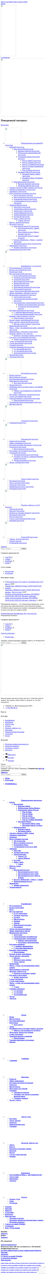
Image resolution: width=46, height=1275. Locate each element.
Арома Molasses (24, 858)
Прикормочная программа (14, 732)
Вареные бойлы (24, 806)
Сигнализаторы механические (25, 937)
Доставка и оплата (12, 748)
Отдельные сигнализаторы (28, 942)
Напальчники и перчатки (19, 969)
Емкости (12, 1079)
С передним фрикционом (23, 948)
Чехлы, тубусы (15, 1100)
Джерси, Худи (14, 1199)
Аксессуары (14, 1177)
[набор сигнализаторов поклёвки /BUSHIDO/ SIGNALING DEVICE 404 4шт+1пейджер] (25, 596)
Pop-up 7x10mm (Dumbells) (32, 820)
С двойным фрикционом (23, 946)
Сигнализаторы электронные (25, 939)
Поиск (3, 764)
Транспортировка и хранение (20, 1036)
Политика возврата (12, 746)
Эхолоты (12, 998)
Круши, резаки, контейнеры (20, 954)
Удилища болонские (21, 1092)
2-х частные (18, 991)
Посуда (12, 1153)
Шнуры (17, 958)
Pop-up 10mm (27, 814)
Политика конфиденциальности (17, 744)
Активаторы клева (21, 852)
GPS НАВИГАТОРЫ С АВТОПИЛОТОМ (25, 1175)
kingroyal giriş (20, 1263)
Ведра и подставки (16, 908)
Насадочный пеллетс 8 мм (28, 872)
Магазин (10, 613)
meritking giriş (27, 1267)
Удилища (13, 1090)
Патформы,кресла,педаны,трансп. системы (26, 1028)
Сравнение (9, 1226)
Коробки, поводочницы (18, 950)
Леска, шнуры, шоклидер (19, 956)
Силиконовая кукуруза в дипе (25, 847)
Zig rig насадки (19, 841)
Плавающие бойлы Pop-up (28, 810)
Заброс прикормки (16, 1081)
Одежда (8, 726)
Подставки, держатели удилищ (21, 1032)
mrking (3, 1263)
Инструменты (19, 919)
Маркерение (14, 964)
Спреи (20, 864)
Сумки (16, 987)
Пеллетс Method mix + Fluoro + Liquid (28, 879)
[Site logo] (8, 55)
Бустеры (17, 860)
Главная (4, 613)
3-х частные (18, 993)
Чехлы (12, 996)
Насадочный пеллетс (22, 870)
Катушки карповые (17, 944)
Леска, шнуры (19, 962)
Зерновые (13, 837)
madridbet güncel (30, 1265)
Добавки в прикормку (18, 835)
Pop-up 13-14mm (28, 818)
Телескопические (20, 995)
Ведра (11, 1017)
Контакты (8, 750)
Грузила (17, 917)
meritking (20, 1267)
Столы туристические (18, 1154)
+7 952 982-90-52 (11, 708)
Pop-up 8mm (27, 812)
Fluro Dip (17, 851)
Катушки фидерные (17, 1021)
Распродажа (9, 571)
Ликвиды (13, 849)
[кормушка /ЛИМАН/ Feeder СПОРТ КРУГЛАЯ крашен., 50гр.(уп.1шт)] (25, 588)
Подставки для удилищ (18, 1089)
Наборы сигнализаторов (27, 940)
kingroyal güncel (29, 1263)
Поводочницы (19, 952)
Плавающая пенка (21, 845)
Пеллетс (12, 868)
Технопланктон (15, 887)
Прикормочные (20, 827)
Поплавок (8, 730)
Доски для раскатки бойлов (20, 929)
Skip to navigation (7, 2)
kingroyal (14, 1263)
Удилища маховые (21, 1098)
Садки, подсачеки (16, 979)
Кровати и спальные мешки (25, 973)
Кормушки (13, 1023)
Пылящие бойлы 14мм (31, 823)
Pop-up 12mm (27, 816)
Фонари (12, 1156)
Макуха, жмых (15, 866)
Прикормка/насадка (17, 1124)
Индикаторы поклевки (18, 933)
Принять (37, 1250)
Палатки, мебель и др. (13, 728)
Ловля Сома (9, 724)
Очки (11, 1201)
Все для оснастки (30, 613)
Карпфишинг (19, 613)
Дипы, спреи (18, 862)
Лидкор (17, 923)
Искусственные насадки (18, 839)
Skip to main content (20, 2)
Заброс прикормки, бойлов (19, 931)
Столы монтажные (16, 981)
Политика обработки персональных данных (26, 1220)
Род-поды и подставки (18, 975)
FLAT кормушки (20, 913)
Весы (11, 910)
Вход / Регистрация (12, 1228)
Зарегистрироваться (9, 1245)
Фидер (7, 736)
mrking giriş (8, 1263)
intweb (41, 768)
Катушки (13, 1119)
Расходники (18, 927)
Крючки (17, 921)
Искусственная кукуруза (23, 843)
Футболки (13, 1203)
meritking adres (5, 1269)
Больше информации (17, 1250)
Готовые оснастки (21, 915)
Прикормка (13, 883)
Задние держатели (21, 977)
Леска (11, 1027)
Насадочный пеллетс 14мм (28, 874)
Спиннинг (9, 734)
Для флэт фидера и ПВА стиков (21, 833)
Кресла (12, 1147)
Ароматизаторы (20, 854)
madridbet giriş (22, 1265)
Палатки (12, 1151)
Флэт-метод (18, 1025)
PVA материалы (15, 906)
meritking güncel (36, 1267)
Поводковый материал (22, 925)
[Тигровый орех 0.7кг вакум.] (16, 582)
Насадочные (18, 804)
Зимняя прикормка (21, 885)
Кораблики (9, 722)
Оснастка (13, 1085)
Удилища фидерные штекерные (21, 1040)
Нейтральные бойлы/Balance (29, 808)
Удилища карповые (17, 989)
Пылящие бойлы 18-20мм (32, 825)
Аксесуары (18, 935)
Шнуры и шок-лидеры (22, 960)
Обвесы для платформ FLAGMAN (27, 1030)
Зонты (11, 1145)
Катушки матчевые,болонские (21, 1083)
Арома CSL (22, 856)
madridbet (15, 1265)
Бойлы (12, 802)
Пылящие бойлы (24, 822)
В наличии (9, 573)
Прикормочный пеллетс (23, 881)
